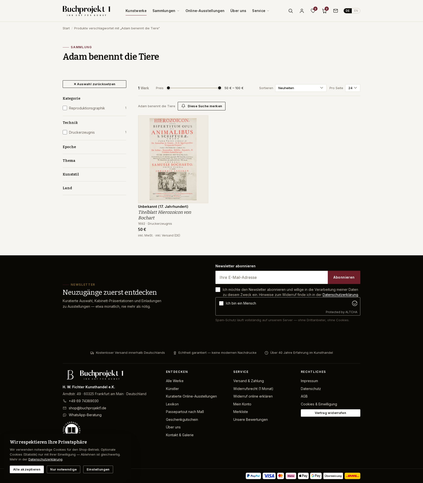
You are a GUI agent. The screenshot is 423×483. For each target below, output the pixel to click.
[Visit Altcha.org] (354, 303)
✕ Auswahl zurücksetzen (95, 84)
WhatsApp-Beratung (85, 415)
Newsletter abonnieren (235, 266)
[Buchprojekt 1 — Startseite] (86, 10)
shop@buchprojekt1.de (87, 408)
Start (66, 28)
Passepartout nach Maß (185, 412)
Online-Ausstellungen (205, 11)
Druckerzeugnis (97, 132)
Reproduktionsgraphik (97, 108)
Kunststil (71, 174)
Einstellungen (98, 469)
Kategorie (71, 98)
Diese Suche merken (205, 106)
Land (67, 188)
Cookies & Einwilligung (319, 404)
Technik (70, 123)
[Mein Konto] (301, 10)
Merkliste (240, 412)
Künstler (172, 389)
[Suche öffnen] (290, 10)
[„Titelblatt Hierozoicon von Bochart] (201, 121)
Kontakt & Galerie (180, 435)
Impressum (309, 381)
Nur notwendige (63, 469)
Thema (69, 161)
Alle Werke (175, 381)
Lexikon (172, 404)
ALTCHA (351, 312)
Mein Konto (242, 404)
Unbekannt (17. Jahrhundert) (163, 206)
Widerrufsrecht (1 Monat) (253, 389)
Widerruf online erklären (253, 396)
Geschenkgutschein (182, 419)
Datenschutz (311, 389)
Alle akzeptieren (26, 469)
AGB (304, 396)
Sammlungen (164, 11)
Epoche (69, 147)
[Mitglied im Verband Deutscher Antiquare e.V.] (110, 430)
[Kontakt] (335, 10)
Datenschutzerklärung (340, 295)
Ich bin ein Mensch (241, 303)
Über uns (238, 11)
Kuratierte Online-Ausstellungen (191, 396)
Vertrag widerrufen (330, 413)
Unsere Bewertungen (250, 419)
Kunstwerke (136, 11)
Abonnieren (343, 277)
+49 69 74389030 (84, 401)
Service (258, 11)
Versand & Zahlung (248, 381)
